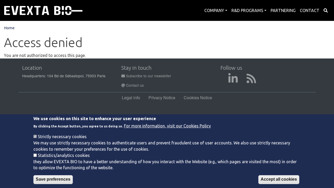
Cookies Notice (198, 98)
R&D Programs (247, 10)
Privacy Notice (161, 98)
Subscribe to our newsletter (148, 75)
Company (214, 10)
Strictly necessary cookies (62, 136)
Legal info (131, 98)
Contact (309, 10)
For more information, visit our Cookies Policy (167, 126)
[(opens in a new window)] (233, 81)
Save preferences (53, 179)
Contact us (134, 85)
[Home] (43, 10)
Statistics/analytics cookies (64, 155)
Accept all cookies (279, 179)
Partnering (283, 10)
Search (325, 10)
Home (9, 28)
